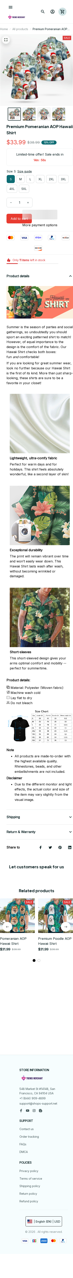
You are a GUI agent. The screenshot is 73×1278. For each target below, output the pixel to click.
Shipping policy (29, 1186)
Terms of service (30, 1178)
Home (4, 29)
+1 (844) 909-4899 (32, 1098)
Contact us (26, 1129)
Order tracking (29, 1136)
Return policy (28, 1193)
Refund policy (28, 1201)
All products (20, 29)
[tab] (34, 960)
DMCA (23, 1152)
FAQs (22, 1144)
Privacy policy (28, 1171)
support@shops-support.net (38, 1103)
